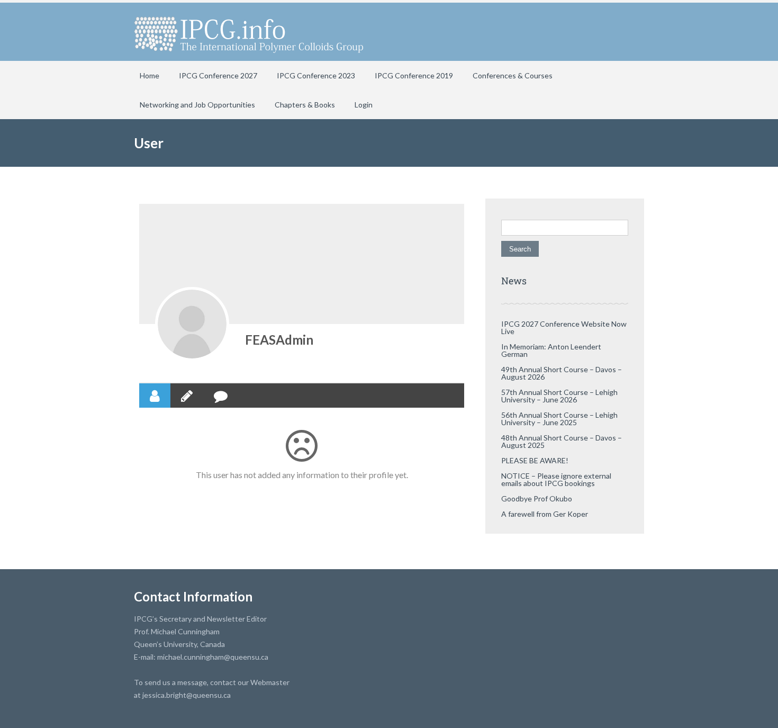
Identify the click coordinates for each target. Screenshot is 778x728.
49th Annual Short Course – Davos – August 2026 (561, 373)
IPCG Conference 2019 (414, 75)
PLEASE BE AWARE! (534, 460)
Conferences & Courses (513, 75)
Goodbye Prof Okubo (536, 498)
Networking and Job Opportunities (197, 104)
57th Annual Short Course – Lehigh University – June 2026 (559, 396)
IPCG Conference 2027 (218, 75)
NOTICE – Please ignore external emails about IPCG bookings (556, 479)
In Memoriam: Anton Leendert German (551, 350)
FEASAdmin (279, 339)
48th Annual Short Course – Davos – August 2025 (561, 441)
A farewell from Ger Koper (544, 513)
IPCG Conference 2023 (316, 75)
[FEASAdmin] (192, 324)
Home (149, 75)
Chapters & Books (305, 104)
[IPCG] (248, 32)
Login (364, 104)
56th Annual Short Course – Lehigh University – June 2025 (559, 418)
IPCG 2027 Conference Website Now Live (564, 327)
